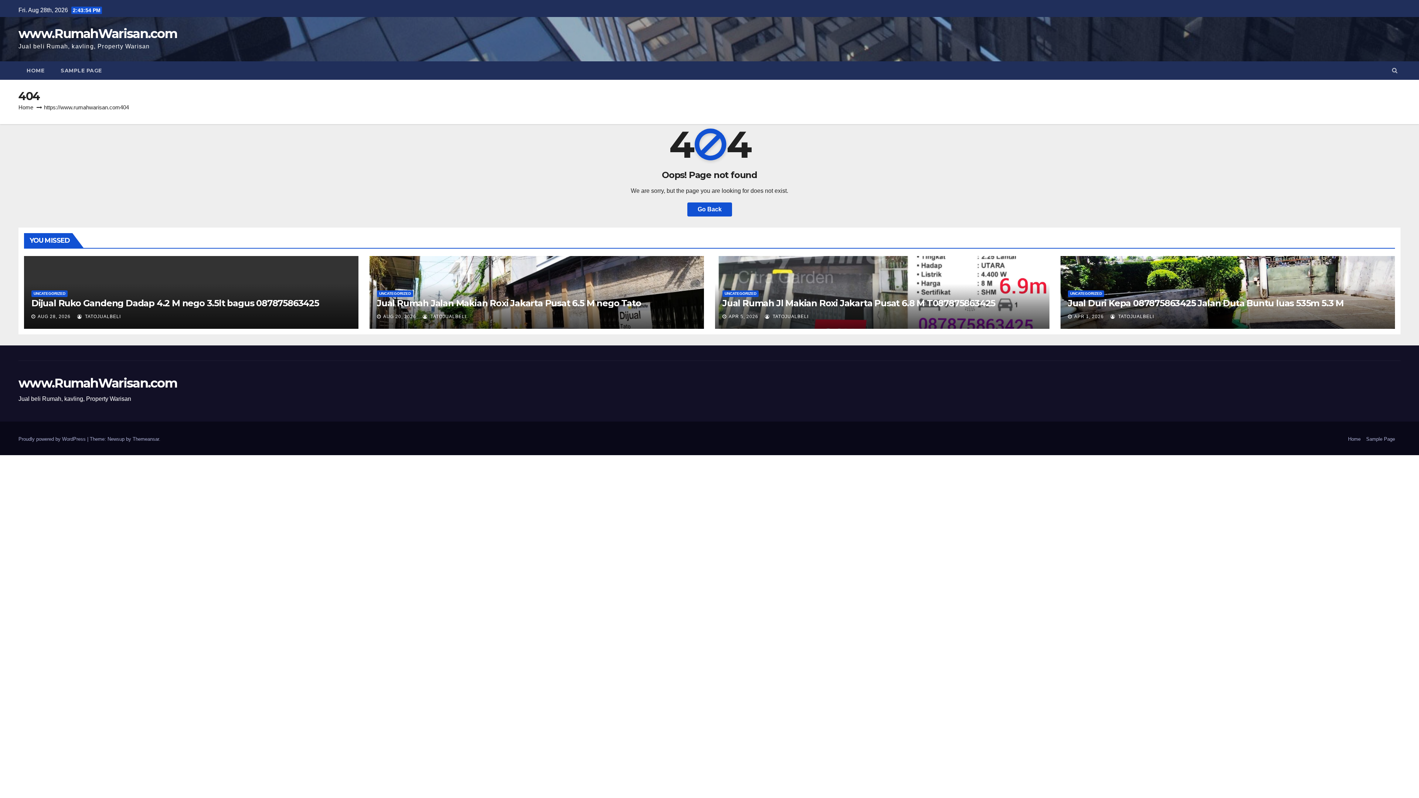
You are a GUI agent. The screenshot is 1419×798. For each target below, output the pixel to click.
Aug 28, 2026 (54, 316)
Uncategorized (49, 293)
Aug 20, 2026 (399, 316)
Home (35, 70)
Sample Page (81, 70)
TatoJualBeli (102, 316)
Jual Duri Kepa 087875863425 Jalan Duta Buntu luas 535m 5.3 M (1206, 303)
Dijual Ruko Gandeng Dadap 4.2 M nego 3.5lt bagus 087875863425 (175, 303)
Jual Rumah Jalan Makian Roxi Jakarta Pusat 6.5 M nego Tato (509, 303)
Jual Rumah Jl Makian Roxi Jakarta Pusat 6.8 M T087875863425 (858, 303)
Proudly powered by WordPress (52, 439)
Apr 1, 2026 (1089, 316)
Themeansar (146, 439)
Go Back (710, 209)
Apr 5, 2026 (743, 316)
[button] (1395, 70)
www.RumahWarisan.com (97, 33)
